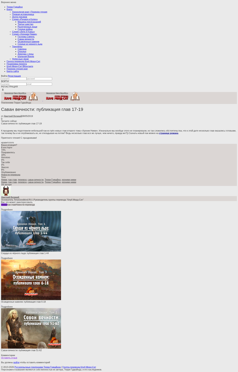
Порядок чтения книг (17, 69)
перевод (22, 180)
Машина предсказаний (29, 22)
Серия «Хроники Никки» (24, 34)
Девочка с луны (26, 54)
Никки (4, 180)
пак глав (12, 180)
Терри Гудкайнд (15, 7)
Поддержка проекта (17, 64)
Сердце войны (25, 29)
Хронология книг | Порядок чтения (29, 12)
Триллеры (17, 46)
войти (16, 362)
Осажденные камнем (28, 41)
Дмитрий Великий (13, 116)
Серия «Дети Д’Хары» (23, 32)
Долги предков (19, 17)
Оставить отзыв (9, 358)
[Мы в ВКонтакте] (3, 91)
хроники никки (69, 180)
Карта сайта (13, 71)
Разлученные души (27, 27)
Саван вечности (26, 39)
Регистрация (14, 76)
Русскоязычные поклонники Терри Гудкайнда (37, 367)
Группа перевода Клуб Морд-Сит (23, 61)
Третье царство (25, 24)
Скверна (22, 49)
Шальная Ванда (26, 56)
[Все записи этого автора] (6, 195)
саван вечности (36, 180)
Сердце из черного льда (30, 44)
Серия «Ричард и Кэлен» (25, 19)
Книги (9, 9)
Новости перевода (10, 175)
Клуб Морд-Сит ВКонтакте (20, 66)
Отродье (22, 51)
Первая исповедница (23, 14)
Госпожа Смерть (26, 36)
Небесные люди (20, 59)
